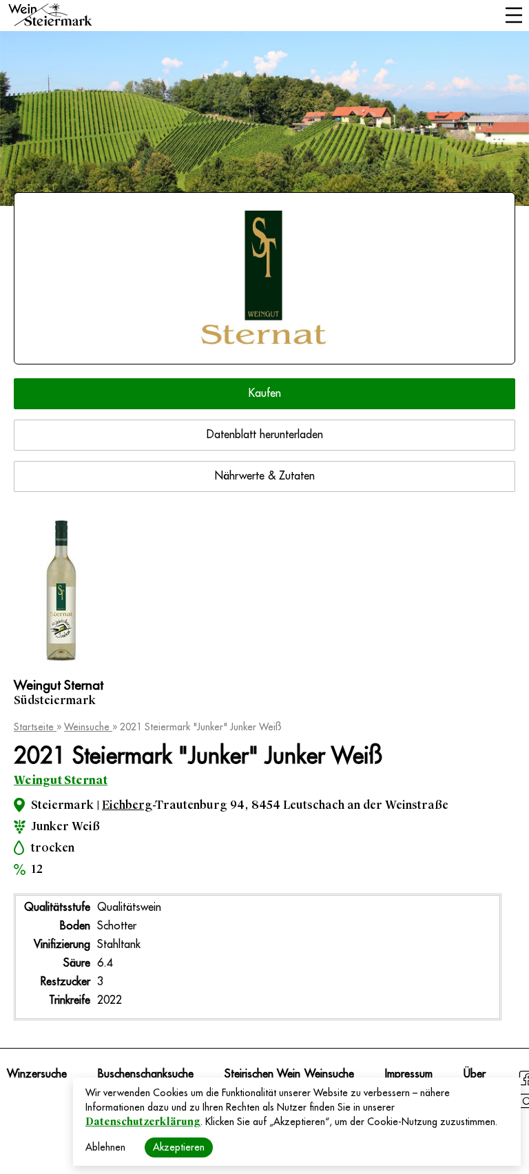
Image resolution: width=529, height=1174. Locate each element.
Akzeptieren (179, 1147)
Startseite (35, 727)
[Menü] (513, 16)
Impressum (409, 1074)
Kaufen (265, 393)
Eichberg (127, 805)
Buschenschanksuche (146, 1074)
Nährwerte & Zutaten (265, 476)
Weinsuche (88, 727)
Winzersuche (37, 1074)
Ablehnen (105, 1147)
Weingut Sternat (60, 780)
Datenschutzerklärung (142, 1121)
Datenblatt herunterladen (265, 434)
